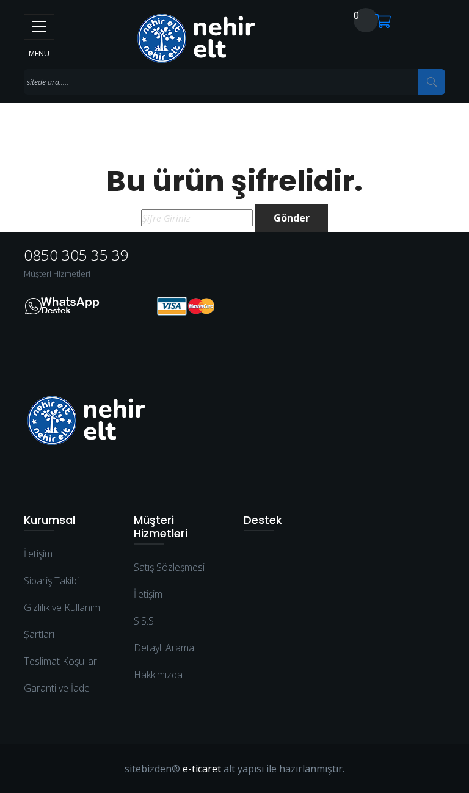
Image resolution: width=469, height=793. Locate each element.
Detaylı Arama (164, 647)
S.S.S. (145, 621)
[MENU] (39, 27)
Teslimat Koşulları (61, 661)
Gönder (292, 218)
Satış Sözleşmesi (169, 567)
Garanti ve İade (57, 688)
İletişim (38, 553)
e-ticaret (202, 768)
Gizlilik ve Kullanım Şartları (62, 621)
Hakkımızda (158, 674)
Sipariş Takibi (51, 580)
